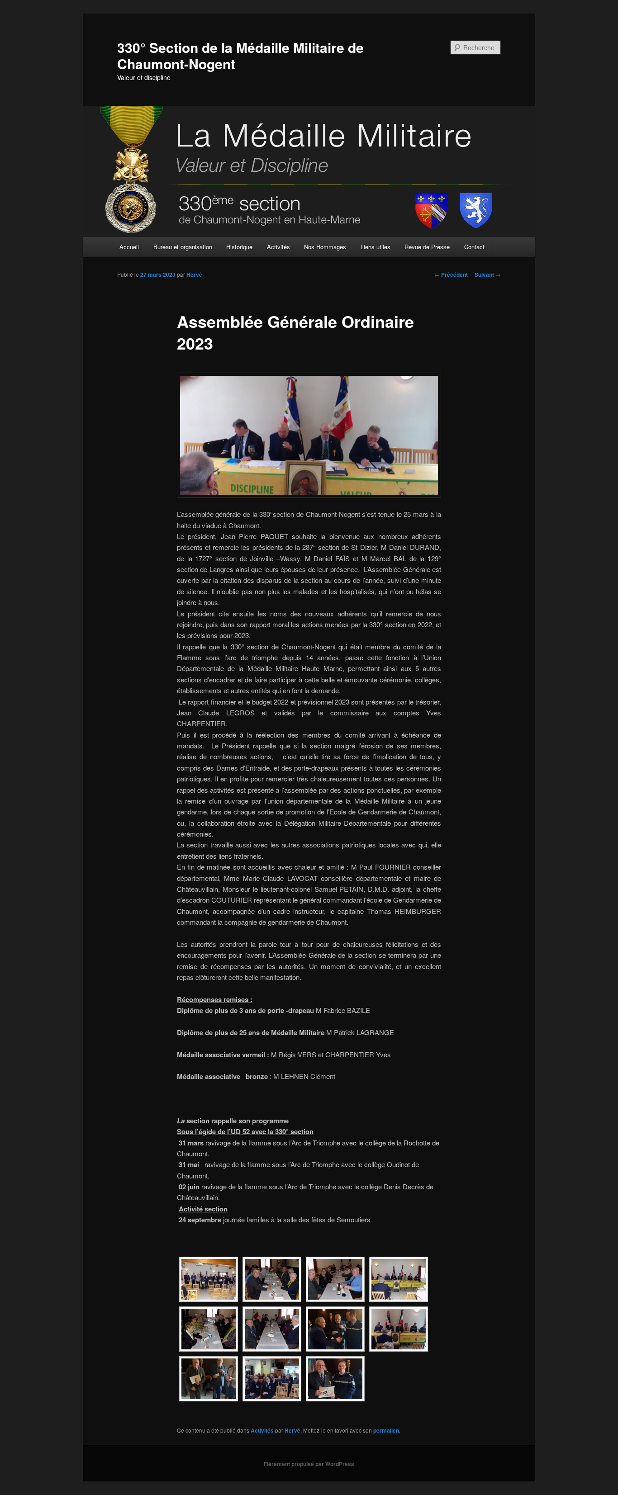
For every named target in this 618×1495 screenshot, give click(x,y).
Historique (239, 246)
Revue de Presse (427, 246)
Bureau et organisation (182, 246)
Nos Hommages (325, 246)
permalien (386, 1430)
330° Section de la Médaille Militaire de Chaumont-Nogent (240, 55)
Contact (474, 246)
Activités (278, 246)
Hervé (194, 274)
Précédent (451, 274)
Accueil (129, 246)
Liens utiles (375, 246)
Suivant (488, 274)
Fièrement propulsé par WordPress (309, 1464)
